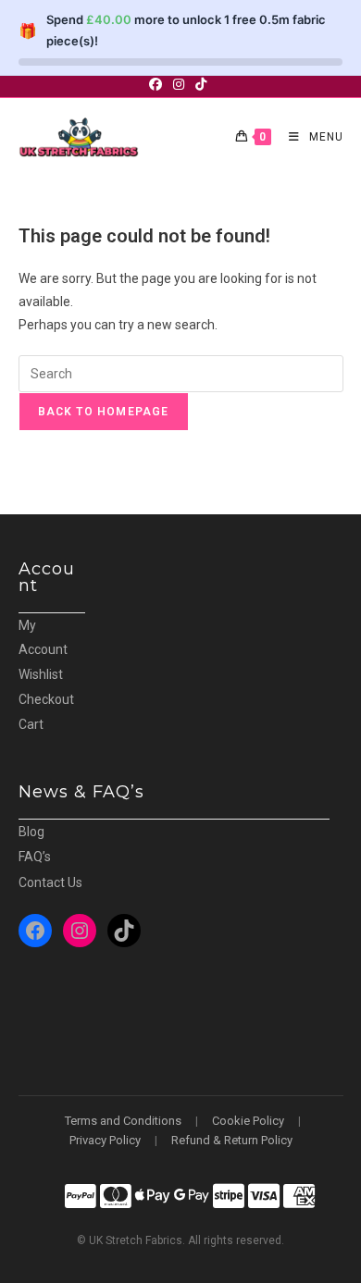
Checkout (46, 699)
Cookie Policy (248, 1121)
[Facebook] (35, 930)
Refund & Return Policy (232, 1140)
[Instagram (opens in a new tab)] (179, 84)
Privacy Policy (105, 1140)
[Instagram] (79, 930)
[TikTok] (124, 930)
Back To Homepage (103, 411)
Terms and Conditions (123, 1121)
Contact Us (50, 882)
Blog (31, 831)
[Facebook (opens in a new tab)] (158, 84)
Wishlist (41, 674)
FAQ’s (35, 856)
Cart (31, 724)
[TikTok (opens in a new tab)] (201, 84)
